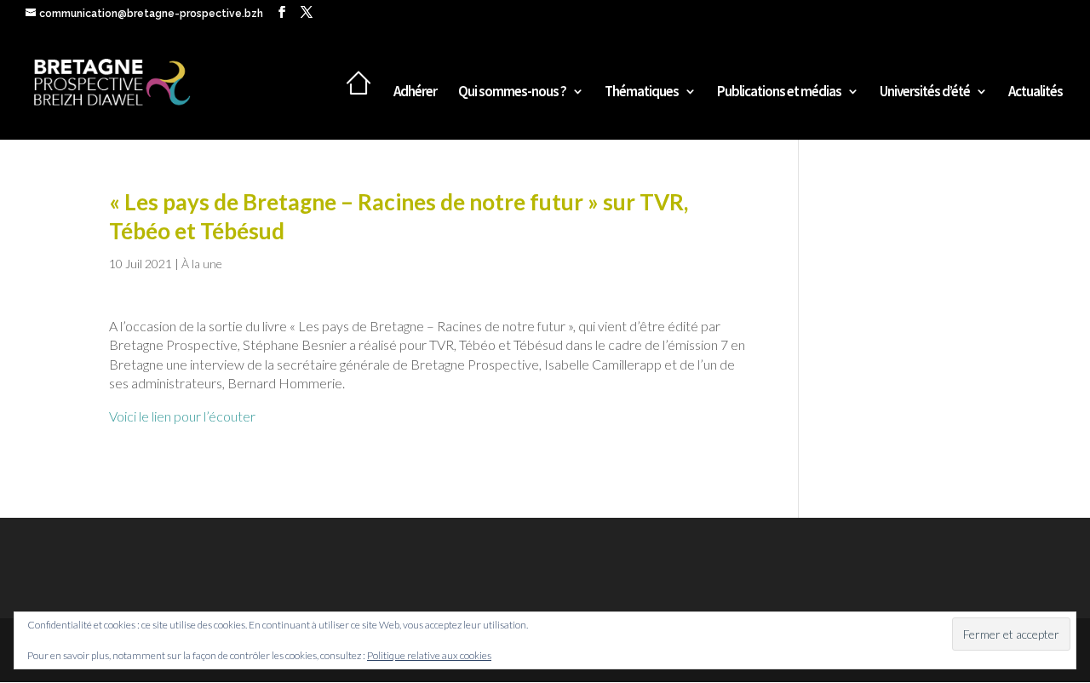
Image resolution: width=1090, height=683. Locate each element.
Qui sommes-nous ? (512, 92)
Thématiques (642, 92)
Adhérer (415, 92)
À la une (201, 263)
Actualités (1035, 92)
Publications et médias (779, 92)
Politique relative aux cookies (429, 655)
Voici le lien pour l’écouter (182, 416)
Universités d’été (925, 92)
